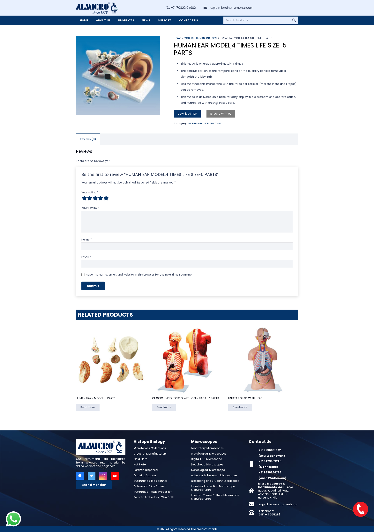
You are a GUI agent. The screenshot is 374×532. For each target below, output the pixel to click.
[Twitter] (91, 476)
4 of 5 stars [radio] (100, 198)
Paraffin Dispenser (146, 470)
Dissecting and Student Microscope (215, 481)
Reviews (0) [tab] (88, 139)
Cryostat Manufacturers (150, 454)
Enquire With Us (220, 114)
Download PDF (187, 114)
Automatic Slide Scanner (150, 481)
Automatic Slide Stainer (150, 486)
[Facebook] (80, 476)
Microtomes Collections (150, 448)
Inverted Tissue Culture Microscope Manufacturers (215, 497)
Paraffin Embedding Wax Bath (154, 497)
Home (178, 38)
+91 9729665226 (270, 461)
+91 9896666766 (270, 472)
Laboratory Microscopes (207, 448)
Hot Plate (140, 464)
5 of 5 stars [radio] (106, 198)
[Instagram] (103, 476)
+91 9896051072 (270, 450)
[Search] (294, 20)
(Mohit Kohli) (268, 467)
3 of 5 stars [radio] (95, 198)
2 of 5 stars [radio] (89, 198)
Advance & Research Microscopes (214, 475)
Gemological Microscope (208, 470)
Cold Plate (140, 459)
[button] (154, 41)
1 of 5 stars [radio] (84, 198)
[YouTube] (115, 476)
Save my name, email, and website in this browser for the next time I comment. (140, 275)
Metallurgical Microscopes (208, 454)
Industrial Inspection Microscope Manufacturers (213, 488)
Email (86, 257)
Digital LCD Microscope (206, 459)
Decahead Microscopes (207, 464)
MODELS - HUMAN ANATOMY (200, 38)
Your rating (90, 192)
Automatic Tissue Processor (153, 492)
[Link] (97, 8)
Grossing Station (145, 475)
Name (86, 239)
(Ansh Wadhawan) (272, 478)
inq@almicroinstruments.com (279, 504)
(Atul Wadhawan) (272, 456)
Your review (90, 208)
